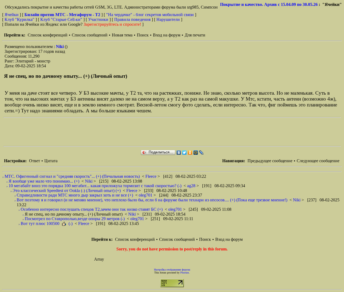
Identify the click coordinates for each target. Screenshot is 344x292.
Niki (60, 46)
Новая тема (122, 35)
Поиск (143, 35)
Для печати (195, 35)
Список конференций (47, 35)
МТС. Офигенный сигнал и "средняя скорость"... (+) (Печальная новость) (72, 176)
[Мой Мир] (196, 152)
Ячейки (12, 14)
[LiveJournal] (201, 152)
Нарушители (168, 19)
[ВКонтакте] (179, 152)
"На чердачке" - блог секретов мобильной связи (150, 14)
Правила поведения (132, 19)
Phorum (184, 272)
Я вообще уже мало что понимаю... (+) (44, 181)
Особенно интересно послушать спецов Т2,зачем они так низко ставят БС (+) (92, 209)
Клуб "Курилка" (19, 19)
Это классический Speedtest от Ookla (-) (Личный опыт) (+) (67, 190)
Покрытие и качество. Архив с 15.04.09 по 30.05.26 (269, 4)
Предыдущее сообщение (270, 160)
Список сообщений (90, 35)
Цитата (51, 160)
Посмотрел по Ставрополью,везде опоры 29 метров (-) (75, 218)
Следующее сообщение (318, 160)
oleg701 (146, 195)
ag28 (191, 185)
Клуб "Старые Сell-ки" (61, 19)
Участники (98, 19)
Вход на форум (166, 35)
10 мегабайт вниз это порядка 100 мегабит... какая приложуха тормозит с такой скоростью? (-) (95, 185)
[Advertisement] (101, 132)
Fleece (151, 176)
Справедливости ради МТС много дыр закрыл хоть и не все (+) (75, 195)
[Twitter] (184, 152)
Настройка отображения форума (172, 269)
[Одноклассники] (190, 152)
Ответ (34, 160)
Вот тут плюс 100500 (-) (47, 223)
